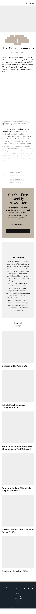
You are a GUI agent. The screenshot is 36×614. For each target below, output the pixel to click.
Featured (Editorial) (15, 172)
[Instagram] (20, 588)
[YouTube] (28, 588)
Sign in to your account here (22, 439)
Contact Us (18, 593)
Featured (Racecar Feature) (17, 175)
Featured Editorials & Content (17, 38)
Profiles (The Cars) (14, 182)
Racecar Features (10, 42)
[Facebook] (16, 588)
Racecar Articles (23, 40)
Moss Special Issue (11, 40)
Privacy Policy (18, 601)
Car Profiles (19, 36)
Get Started (18, 432)
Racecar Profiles (23, 42)
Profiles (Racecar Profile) (16, 179)
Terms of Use (18, 598)
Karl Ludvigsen (17, 52)
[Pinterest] (24, 588)
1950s (12, 36)
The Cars (17, 44)
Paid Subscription (18, 596)
